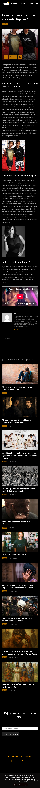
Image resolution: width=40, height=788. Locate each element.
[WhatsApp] (20, 57)
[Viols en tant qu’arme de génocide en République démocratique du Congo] (20, 572)
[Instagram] (21, 756)
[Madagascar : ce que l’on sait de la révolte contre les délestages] (20, 606)
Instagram (28, 757)
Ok (15, 785)
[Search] (36, 338)
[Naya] (7, 322)
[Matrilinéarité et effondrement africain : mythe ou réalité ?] (20, 672)
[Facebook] (6, 57)
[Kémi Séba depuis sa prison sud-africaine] (20, 509)
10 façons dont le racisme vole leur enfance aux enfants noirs (17, 388)
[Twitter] (11, 57)
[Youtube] (22, 761)
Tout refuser (23, 785)
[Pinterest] (15, 57)
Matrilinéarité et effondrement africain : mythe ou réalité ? (19, 685)
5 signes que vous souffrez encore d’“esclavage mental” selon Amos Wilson (19, 652)
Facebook (15, 757)
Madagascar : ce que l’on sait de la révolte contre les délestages (17, 619)
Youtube (28, 761)
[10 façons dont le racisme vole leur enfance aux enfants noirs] (20, 374)
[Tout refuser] (37, 780)
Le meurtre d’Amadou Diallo (14, 554)
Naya (15, 314)
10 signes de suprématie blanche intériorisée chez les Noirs (16, 421)
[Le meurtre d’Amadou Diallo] (20, 542)
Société (5, 24)
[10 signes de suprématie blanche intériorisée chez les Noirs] (20, 407)
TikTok (16, 761)
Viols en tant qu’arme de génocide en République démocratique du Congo (18, 586)
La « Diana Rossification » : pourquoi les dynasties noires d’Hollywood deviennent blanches (19, 456)
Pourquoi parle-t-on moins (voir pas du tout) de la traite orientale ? (18, 490)
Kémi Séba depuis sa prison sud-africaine (16, 523)
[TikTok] (11, 761)
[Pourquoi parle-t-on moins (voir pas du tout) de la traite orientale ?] (20, 476)
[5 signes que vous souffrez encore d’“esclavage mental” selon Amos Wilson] (20, 639)
